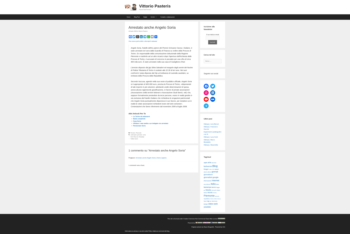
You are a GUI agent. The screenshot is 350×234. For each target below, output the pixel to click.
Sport (205, 201)
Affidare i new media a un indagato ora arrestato (150, 123)
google (215, 177)
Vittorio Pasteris (155, 6)
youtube (207, 207)
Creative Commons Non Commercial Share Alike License (200, 219)
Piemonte (138, 133)
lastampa (207, 187)
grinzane (139, 134)
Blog (215, 165)
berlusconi (208, 166)
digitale (217, 169)
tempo (206, 204)
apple (205, 162)
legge (218, 187)
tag (208, 201)
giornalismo (208, 175)
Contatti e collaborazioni (167, 17)
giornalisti (208, 177)
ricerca (212, 198)
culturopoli (133, 134)
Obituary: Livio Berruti (211, 124)
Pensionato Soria (139, 126)
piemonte (217, 196)
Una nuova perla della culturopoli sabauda (143, 41)
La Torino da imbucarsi (141, 116)
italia (213, 184)
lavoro (214, 187)
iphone (208, 184)
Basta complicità (139, 119)
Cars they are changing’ (137, 137)
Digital (145, 17)
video (210, 204)
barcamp (214, 162)
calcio (210, 169)
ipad (205, 184)
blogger (206, 169)
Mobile (205, 192)
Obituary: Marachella (211, 145)
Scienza (219, 198)
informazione (207, 181)
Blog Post (137, 17)
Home (128, 17)
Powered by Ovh (220, 227)
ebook (205, 172)
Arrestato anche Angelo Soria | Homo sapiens (151, 158)
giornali (215, 172)
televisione (214, 201)
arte (209, 162)
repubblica (207, 198)
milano (218, 190)
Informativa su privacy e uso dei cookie (136, 231)
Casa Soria (137, 121)
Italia (217, 184)
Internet (215, 180)
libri (204, 190)
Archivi (153, 17)
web (216, 204)
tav (210, 201)
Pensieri (133, 133)
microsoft (213, 190)
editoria (209, 172)
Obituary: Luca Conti (211, 137)
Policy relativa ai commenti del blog (158, 231)
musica (215, 192)
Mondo (210, 192)
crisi (213, 169)
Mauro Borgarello (209, 227)
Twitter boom (134, 139)
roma (215, 198)
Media (208, 190)
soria (144, 134)
